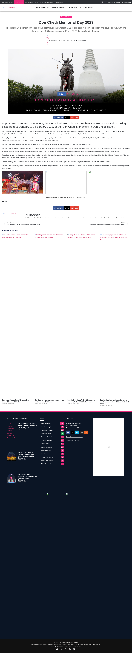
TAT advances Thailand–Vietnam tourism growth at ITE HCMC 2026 (44, 2)
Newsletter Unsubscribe (72, 440)
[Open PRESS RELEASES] (49, 8)
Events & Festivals (66, 17)
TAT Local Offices (71, 425)
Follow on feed (77, 646)
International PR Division (73, 423)
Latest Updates (19, 2)
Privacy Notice (68, 646)
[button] (102, 2)
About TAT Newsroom (57, 646)
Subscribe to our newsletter (74, 437)
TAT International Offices (73, 428)
